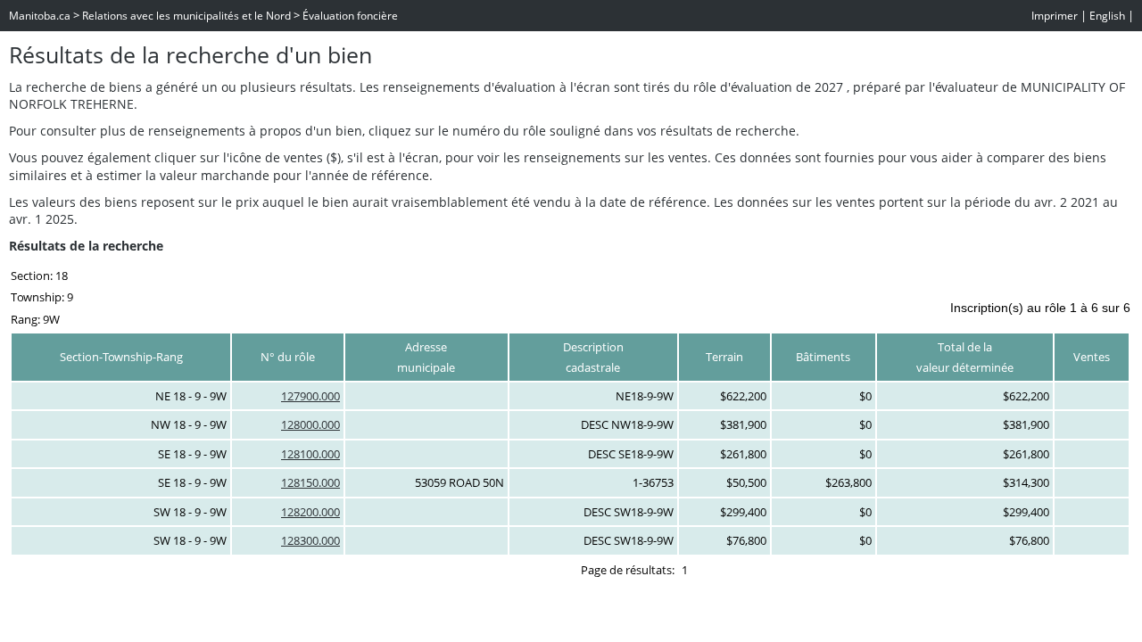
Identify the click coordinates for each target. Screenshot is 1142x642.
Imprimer (1054, 15)
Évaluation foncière (350, 15)
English (1107, 15)
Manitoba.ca (39, 15)
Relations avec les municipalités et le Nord (186, 15)
